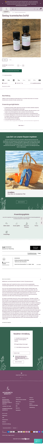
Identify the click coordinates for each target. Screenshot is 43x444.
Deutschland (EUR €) (7, 427)
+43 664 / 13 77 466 (6, 406)
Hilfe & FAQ (18, 401)
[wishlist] (34, 9)
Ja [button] (27, 264)
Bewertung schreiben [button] (35, 248)
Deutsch (14, 427)
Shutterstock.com (29, 281)
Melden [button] (30, 264)
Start (13, 12)
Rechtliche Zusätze (6, 279)
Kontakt (17, 403)
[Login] (37, 9)
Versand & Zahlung (6, 424)
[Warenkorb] (40, 9)
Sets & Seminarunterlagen (33, 404)
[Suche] (15, 9)
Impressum (4, 415)
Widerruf (4, 421)
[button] (38, 441)
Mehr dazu (21, 125)
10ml (5, 59)
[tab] (32, 253)
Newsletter (18, 410)
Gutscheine (31, 401)
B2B (16, 406)
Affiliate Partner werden (21, 399)
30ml (10, 59)
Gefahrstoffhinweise (6, 322)
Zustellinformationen (36, 83)
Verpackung (32, 407)
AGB (3, 417)
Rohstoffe (31, 399)
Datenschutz (5, 419)
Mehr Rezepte (21, 201)
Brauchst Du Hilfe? (6, 86)
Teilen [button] (33, 264)
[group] (8, 247)
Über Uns (18, 408)
